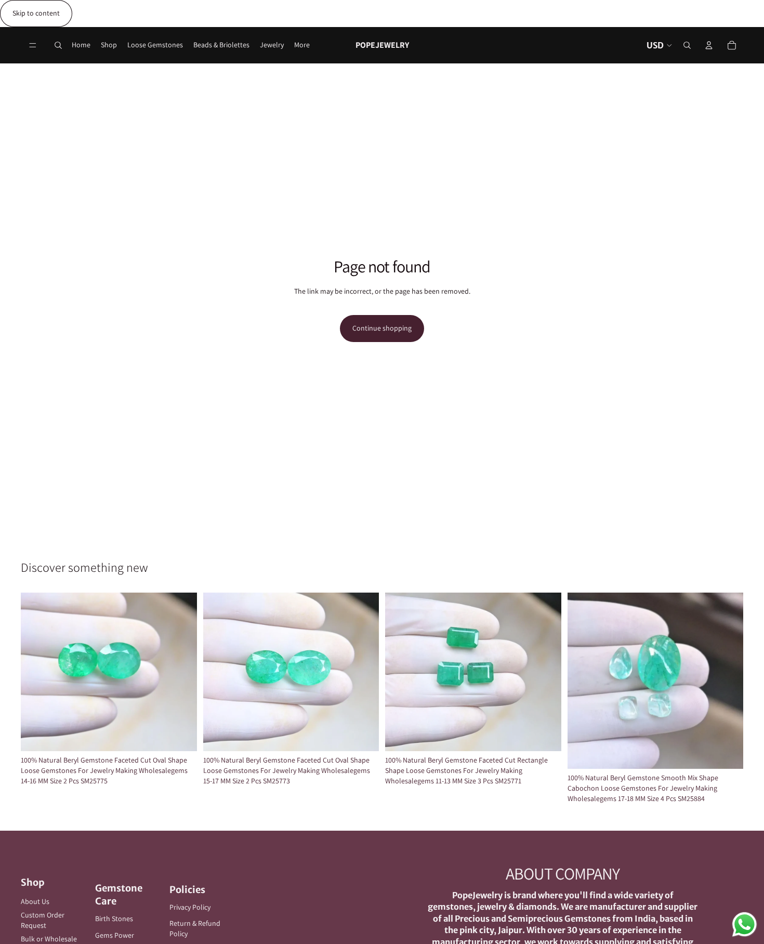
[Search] (58, 45)
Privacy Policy (189, 907)
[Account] (708, 45)
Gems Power (114, 935)
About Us (35, 901)
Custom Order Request (42, 920)
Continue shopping (382, 328)
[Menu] (33, 45)
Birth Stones (114, 918)
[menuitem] (302, 45)
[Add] (181, 735)
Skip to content (36, 13)
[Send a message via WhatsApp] (744, 924)
